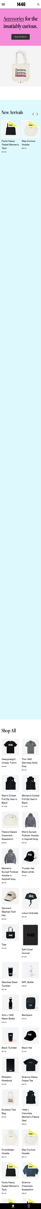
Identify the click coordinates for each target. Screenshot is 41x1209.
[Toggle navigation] (3, 4)
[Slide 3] (23, 82)
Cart (29, 1207)
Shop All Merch (20, 37)
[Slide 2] (20, 82)
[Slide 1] (18, 82)
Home (13, 1207)
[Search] (38, 4)
